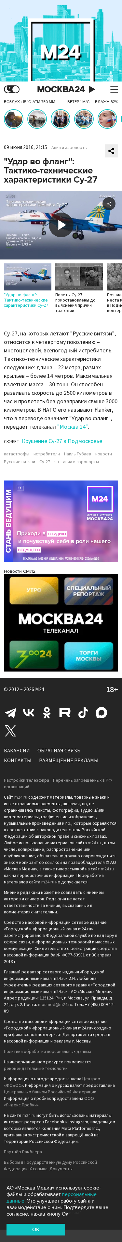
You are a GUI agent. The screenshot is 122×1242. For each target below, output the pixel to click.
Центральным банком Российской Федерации (50, 1092)
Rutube (65, 712)
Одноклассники (46, 712)
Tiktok (83, 712)
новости (103, 454)
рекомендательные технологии (36, 1068)
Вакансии (17, 750)
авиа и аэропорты (81, 462)
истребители (47, 454)
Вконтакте (28, 712)
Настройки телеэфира (26, 780)
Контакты (18, 760)
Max (101, 712)
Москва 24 (61, 89)
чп (56, 462)
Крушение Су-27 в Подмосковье (62, 441)
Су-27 (44, 462)
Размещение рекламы (69, 760)
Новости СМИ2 (19, 571)
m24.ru (20, 797)
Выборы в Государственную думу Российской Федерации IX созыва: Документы (50, 1165)
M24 (39, 689)
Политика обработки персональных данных (47, 1051)
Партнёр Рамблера (23, 1152)
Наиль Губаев (77, 454)
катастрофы (16, 454)
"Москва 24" (72, 427)
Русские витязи (19, 462)
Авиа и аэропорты (69, 147)
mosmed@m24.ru (55, 1004)
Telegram (10, 712)
